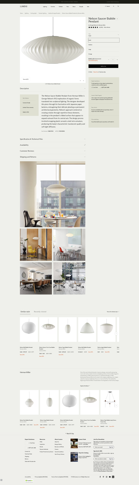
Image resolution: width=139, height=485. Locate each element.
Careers (56, 449)
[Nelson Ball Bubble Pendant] (29, 326)
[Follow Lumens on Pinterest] (103, 477)
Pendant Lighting (42, 13)
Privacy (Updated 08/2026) (41, 476)
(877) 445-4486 (105, 87)
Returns (26, 459)
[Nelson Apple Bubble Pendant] (107, 326)
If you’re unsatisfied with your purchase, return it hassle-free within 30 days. (102, 110)
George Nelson (93, 25)
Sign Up (111, 447)
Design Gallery (58, 444)
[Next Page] (83, 80)
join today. (85, 444)
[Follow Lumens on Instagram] (107, 477)
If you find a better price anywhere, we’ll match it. (102, 121)
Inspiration (42, 444)
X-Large (90, 54)
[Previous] (54, 1)
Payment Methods (44, 449)
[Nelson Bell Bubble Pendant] (87, 326)
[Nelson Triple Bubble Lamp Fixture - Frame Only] (109, 399)
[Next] (84, 1)
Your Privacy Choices (59, 454)
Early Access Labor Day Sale (69, 1)
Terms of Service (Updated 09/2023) (60, 476)
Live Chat (95, 87)
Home (21, 13)
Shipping (27, 456)
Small (90, 40)
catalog (87, 456)
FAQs (41, 441)
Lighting (26, 13)
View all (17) (25, 79)
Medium (90, 44)
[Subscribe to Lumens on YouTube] (110, 477)
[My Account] (113, 6)
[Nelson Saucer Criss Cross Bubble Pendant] (48, 326)
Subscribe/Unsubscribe (30, 461)
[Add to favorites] (117, 19)
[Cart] (118, 6)
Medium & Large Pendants (54, 13)
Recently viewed (40, 312)
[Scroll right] (116, 333)
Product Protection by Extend (46, 451)
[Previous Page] (80, 80)
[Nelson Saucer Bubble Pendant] (53, 50)
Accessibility (28, 476)
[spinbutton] (113, 59)
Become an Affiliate (59, 446)
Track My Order (28, 454)
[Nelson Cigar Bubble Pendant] (68, 326)
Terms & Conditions (59, 451)
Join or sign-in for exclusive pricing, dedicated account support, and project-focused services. (102, 98)
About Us (57, 441)
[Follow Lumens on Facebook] (100, 477)
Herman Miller (102, 25)
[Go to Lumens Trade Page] (74, 443)
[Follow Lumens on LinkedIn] (113, 477)
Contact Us (27, 451)
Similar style (25, 312)
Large (90, 49)
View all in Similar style (112, 311)
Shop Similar (30, 340)
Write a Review (107, 27)
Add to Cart (103, 66)
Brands (41, 446)
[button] (93, 27)
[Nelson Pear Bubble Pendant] (29, 399)
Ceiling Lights (33, 13)
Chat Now (32, 443)
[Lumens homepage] (23, 7)
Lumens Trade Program (113, 1)
